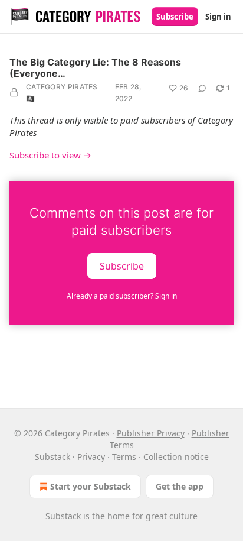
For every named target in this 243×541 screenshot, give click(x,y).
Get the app (179, 486)
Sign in (218, 16)
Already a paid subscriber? (122, 296)
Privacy (91, 456)
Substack (63, 515)
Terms (124, 456)
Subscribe (174, 16)
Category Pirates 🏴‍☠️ (62, 92)
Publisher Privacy (151, 433)
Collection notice (176, 456)
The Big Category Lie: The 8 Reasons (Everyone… (95, 67)
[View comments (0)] (202, 88)
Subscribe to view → (50, 155)
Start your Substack (90, 486)
